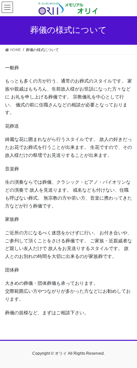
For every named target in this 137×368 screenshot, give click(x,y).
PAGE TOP (127, 351)
